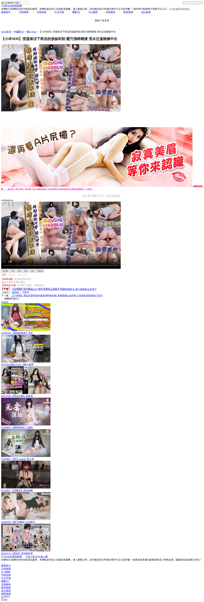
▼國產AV (19, 31)
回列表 (15, 292)
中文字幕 (59, 12)
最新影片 (6, 12)
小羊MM (11, 274)
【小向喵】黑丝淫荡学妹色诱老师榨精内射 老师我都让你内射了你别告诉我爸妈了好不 (57, 295)
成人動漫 (146, 12)
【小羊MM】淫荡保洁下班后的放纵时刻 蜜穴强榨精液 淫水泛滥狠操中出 (77, 31)
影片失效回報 (113, 196)
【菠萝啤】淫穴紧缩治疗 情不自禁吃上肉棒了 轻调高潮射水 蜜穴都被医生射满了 (54, 289)
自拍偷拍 (110, 12)
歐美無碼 (128, 12)
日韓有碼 (41, 12)
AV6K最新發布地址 (179, 9)
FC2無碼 (93, 12)
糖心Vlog (31, 31)
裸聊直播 (6, 593)
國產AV (76, 12)
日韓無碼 (24, 12)
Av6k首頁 (6, 31)
